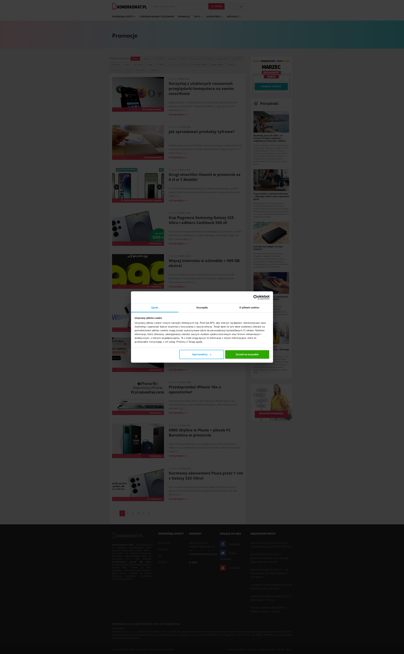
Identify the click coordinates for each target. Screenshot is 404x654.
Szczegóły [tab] (202, 307)
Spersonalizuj (199, 354)
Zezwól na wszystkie (247, 354)
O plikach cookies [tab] (249, 307)
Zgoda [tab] (154, 307)
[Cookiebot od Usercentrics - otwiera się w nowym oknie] (256, 297)
